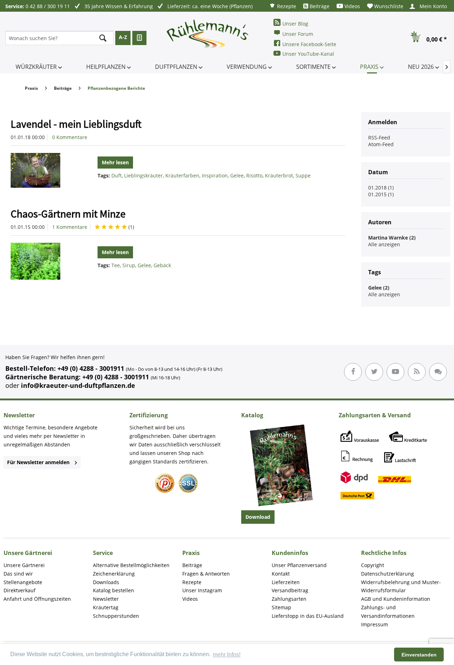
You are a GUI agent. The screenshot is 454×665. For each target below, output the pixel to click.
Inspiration (215, 175)
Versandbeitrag (290, 590)
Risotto (254, 175)
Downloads (106, 582)
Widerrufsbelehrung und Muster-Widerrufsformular (401, 586)
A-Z (123, 37)
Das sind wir (18, 573)
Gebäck (162, 265)
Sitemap (281, 607)
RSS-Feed (379, 137)
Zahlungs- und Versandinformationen (388, 611)
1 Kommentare (69, 227)
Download (257, 516)
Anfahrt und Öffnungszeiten (37, 598)
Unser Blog (295, 23)
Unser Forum (297, 34)
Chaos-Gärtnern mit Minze (68, 213)
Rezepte (286, 6)
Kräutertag (105, 607)
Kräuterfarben (182, 175)
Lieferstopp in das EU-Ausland (308, 615)
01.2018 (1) (381, 187)
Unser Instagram (202, 590)
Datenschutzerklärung (387, 573)
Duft (116, 175)
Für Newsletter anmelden (38, 462)
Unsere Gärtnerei (24, 565)
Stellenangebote (23, 582)
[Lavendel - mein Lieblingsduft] (44, 170)
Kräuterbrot (279, 175)
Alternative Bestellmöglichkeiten (131, 565)
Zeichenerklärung (114, 573)
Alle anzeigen (384, 244)
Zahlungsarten (289, 598)
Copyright (372, 565)
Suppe (303, 175)
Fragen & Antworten (206, 573)
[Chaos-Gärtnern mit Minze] (44, 261)
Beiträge (319, 6)
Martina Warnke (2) (392, 237)
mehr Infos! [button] (226, 655)
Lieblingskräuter (143, 175)
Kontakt (281, 573)
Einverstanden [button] (419, 655)
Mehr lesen (115, 162)
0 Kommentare (69, 137)
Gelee (237, 175)
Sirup (128, 265)
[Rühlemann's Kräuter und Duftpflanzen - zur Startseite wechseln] (208, 38)
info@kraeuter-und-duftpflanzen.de (78, 385)
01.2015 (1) (381, 194)
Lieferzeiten (286, 582)
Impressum (374, 624)
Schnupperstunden (116, 615)
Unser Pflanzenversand (299, 565)
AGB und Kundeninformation (395, 598)
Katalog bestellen (113, 590)
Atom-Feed (381, 144)
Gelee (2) (378, 287)
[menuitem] (283, 5)
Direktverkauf (19, 590)
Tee (115, 265)
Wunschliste (388, 6)
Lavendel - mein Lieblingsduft (76, 124)
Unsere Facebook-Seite (309, 44)
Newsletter (106, 598)
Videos (351, 6)
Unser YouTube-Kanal (308, 53)
